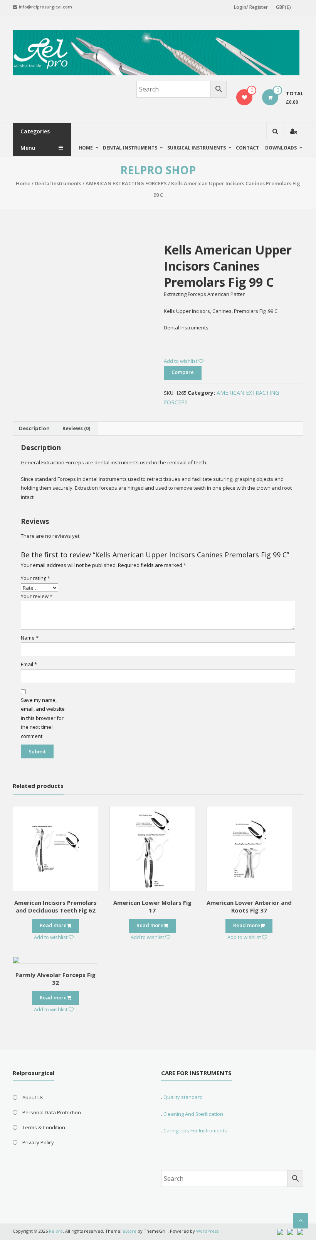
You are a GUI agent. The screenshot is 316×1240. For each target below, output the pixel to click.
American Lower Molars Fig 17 (152, 906)
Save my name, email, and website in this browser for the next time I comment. (43, 718)
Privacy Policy (38, 1142)
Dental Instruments (58, 183)
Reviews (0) (76, 428)
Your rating (35, 578)
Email (29, 664)
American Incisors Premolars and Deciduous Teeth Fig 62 (55, 906)
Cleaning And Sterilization (192, 1113)
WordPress (207, 1231)
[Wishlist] (244, 97)
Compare (182, 372)
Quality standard (183, 1097)
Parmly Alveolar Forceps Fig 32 (55, 978)
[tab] (34, 428)
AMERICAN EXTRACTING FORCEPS (126, 183)
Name (30, 637)
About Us (33, 1097)
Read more (53, 925)
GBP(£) (283, 7)
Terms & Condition (43, 1127)
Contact (247, 148)
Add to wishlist (181, 360)
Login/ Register (251, 7)
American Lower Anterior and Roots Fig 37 (249, 906)
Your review (36, 596)
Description (34, 428)
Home (86, 148)
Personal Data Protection (51, 1112)
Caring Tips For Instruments (195, 1130)
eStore (129, 1231)
